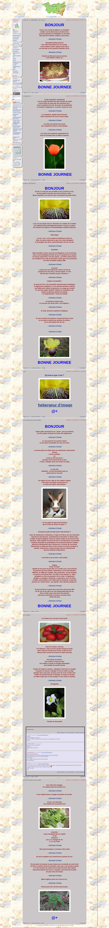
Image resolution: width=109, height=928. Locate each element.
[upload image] (54, 39)
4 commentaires (83, 776)
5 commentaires (83, 416)
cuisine (14, 60)
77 (67, 925)
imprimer (25, 92)
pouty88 (36, 92)
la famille (14, 64)
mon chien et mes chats (35, 922)
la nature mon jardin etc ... (36, 179)
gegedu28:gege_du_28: (17, 130)
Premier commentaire (61, 771)
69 (53, 925)
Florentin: (16, 120)
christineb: (17, 112)
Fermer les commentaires (79, 732)
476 (72, 925)
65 (45, 925)
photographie (15, 51)
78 (69, 925)
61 (38, 925)
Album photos (15, 38)
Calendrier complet (17, 154)
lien (28, 92)
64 (43, 925)
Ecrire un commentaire (70, 732)
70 (17, 85)
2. (27, 743)
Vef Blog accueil (17, 142)
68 (51, 925)
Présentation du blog (17, 35)
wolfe (29, 735)
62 (40, 925)
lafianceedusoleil (31, 752)
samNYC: (16, 123)
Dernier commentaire (61, 732)
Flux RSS (18, 102)
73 (60, 925)
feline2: (17, 126)
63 (42, 925)
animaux (14, 58)
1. (27, 735)
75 (64, 925)
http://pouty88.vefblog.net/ (47, 752)
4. (27, 763)
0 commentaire (83, 92)
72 (58, 925)
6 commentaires (83, 922)
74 (62, 925)
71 (56, 925)
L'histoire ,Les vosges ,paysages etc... (17, 62)
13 (18, 149)
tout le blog (15, 75)
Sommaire (15, 40)
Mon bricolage (16, 72)
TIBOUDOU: (17, 107)
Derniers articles (16, 37)
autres (14, 69)
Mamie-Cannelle (31, 743)
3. (27, 752)
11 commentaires (82, 179)
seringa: (15, 115)
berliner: (17, 133)
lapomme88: (17, 110)
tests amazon (15, 71)
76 (65, 925)
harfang (29, 763)
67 (49, 925)
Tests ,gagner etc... (16, 49)
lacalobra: (17, 118)
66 (47, 925)
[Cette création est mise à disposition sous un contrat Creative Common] (16, 94)
